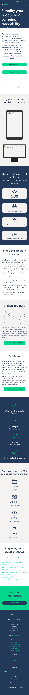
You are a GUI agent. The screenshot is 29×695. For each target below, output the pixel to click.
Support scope (14, 648)
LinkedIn (14, 657)
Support (24, 2)
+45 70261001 (16, 2)
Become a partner (14, 650)
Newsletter (14, 663)
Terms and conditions (14, 644)
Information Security (14, 646)
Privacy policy (14, 642)
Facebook (14, 659)
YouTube (14, 661)
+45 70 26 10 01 (15, 635)
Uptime (17, 683)
